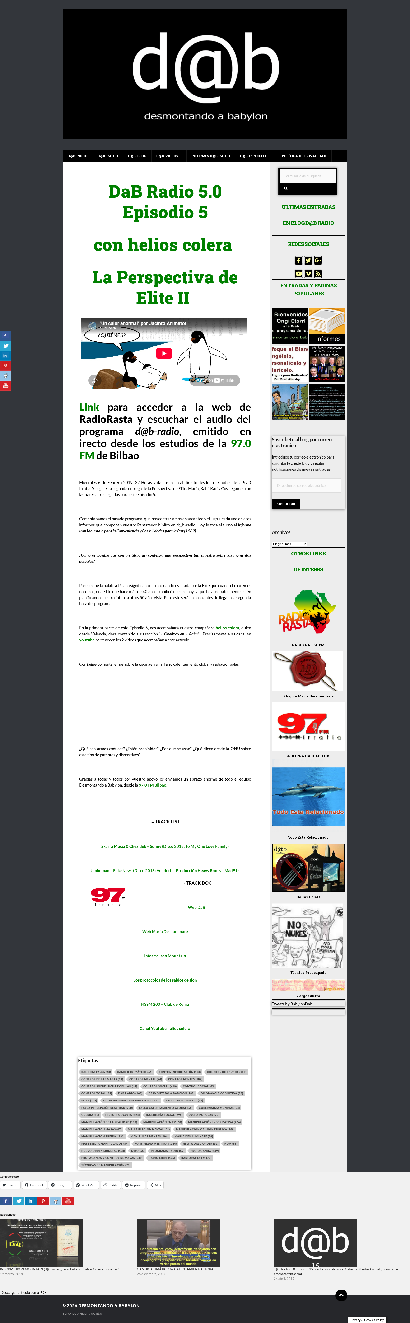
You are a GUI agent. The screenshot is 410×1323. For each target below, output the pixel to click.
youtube (87, 639)
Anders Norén (89, 1313)
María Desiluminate (194, 1136)
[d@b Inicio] (290, 326)
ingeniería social (164, 1114)
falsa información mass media (131, 1100)
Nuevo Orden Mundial (103, 1150)
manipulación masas (101, 1129)
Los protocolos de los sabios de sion (165, 979)
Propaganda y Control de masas (112, 1157)
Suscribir (286, 504)
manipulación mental (149, 1129)
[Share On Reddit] (55, 1201)
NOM (231, 1143)
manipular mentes (149, 1136)
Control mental (145, 1079)
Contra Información (180, 1071)
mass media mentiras (156, 1143)
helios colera (227, 627)
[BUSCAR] (286, 188)
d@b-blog (137, 156)
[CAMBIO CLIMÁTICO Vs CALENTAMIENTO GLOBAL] (203, 1243)
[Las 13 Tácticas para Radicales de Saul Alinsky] (290, 364)
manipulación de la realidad (109, 1122)
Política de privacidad (304, 156)
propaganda (205, 1150)
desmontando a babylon (109, 1305)
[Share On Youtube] (68, 1201)
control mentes (185, 1079)
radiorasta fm (196, 1157)
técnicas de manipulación (105, 1165)
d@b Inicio (78, 156)
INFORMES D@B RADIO (210, 156)
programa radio (167, 1150)
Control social (160, 1086)
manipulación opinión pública (205, 1129)
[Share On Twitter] (18, 1201)
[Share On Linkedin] (31, 1201)
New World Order (200, 1143)
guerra (90, 1114)
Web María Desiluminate (165, 931)
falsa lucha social (184, 1100)
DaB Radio (130, 1093)
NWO (138, 1150)
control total (96, 1093)
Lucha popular (204, 1114)
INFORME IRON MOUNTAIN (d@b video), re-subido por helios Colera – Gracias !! (60, 1269)
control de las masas (102, 1079)
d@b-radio (108, 156)
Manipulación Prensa (103, 1136)
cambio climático (135, 1071)
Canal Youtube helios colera (165, 1028)
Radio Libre (162, 1157)
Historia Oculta (122, 1114)
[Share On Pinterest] (43, 1201)
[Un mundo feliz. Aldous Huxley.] (290, 402)
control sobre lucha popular (109, 1086)
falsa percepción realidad (107, 1107)
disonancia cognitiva (222, 1093)
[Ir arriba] (341, 1295)
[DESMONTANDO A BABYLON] (205, 136)
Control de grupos (226, 1071)
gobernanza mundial (219, 1107)
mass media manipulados (105, 1143)
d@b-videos (167, 156)
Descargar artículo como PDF (23, 1292)
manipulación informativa (214, 1122)
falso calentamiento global (166, 1107)
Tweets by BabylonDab (292, 1003)
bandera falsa (96, 1071)
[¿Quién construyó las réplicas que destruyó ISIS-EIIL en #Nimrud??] (327, 364)
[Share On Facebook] (6, 1201)
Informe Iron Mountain (165, 955)
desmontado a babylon (172, 1093)
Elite (89, 1100)
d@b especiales (254, 156)
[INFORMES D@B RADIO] (327, 326)
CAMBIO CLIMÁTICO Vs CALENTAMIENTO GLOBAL (176, 1269)
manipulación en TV (162, 1122)
